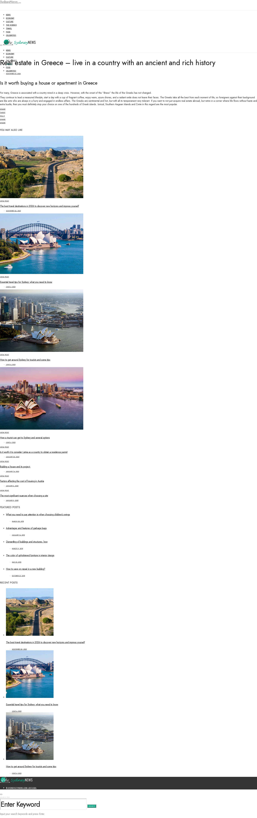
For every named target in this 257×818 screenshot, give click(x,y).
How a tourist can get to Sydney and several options (25, 437)
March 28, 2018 (18, 521)
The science (11, 25)
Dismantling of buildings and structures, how (26, 541)
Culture (9, 22)
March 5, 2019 (17, 548)
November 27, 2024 (13, 74)
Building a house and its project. (15, 466)
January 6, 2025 (12, 486)
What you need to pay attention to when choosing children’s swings (38, 514)
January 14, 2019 (18, 535)
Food (8, 32)
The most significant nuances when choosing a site (24, 495)
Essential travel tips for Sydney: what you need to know (26, 282)
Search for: (5, 797)
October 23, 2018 (18, 576)
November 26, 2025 (13, 211)
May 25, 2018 (16, 562)
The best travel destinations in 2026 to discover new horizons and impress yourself (39, 206)
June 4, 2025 (10, 287)
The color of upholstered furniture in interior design (30, 555)
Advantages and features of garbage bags (26, 528)
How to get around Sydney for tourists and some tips (25, 360)
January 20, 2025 (12, 457)
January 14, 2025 (12, 471)
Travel (9, 28)
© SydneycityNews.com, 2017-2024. (21, 788)
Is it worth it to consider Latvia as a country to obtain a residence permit (33, 452)
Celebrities (11, 35)
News (8, 15)
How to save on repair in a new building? (25, 569)
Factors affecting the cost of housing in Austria (22, 481)
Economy (10, 18)
